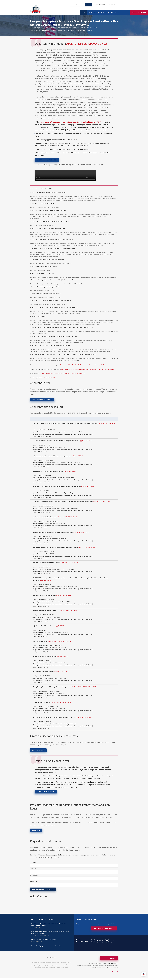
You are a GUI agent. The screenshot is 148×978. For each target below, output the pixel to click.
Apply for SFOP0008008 (69, 471)
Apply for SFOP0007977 (46, 580)
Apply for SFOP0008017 (63, 656)
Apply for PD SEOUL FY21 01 (81, 532)
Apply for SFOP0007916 (84, 717)
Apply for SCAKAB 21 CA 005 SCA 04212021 (60, 641)
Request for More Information (42, 889)
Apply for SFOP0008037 (87, 486)
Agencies (91, 12)
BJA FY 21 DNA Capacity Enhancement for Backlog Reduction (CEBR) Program (63, 373)
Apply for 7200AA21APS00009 (68, 610)
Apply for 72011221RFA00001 (70, 563)
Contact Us (112, 12)
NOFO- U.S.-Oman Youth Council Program (43, 939)
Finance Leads (113, 4)
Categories (101, 12)
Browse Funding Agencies (39, 946)
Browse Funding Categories (56, 946)
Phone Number (34, 881)
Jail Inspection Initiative (49, 378)
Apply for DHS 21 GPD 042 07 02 (86, 43)
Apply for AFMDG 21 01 (85, 441)
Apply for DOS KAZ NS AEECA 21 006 (66, 517)
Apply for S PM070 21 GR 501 (86, 547)
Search (89, 4)
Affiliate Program (101, 4)
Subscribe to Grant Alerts (104, 928)
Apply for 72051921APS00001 (101, 502)
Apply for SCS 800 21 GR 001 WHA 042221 (84, 687)
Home (83, 12)
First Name (33, 862)
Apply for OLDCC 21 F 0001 (75, 456)
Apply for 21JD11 (59, 626)
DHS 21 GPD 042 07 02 (86, 30)
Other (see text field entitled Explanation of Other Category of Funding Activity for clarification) (65, 28)
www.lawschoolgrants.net (110, 963)
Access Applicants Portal (46, 791)
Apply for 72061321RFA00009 (64, 595)
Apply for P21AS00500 (60, 671)
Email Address (34, 875)
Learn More (36, 830)
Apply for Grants (139, 12)
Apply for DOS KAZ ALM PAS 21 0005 (60, 702)
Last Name (33, 868)
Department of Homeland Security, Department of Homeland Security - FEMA (55, 30)
